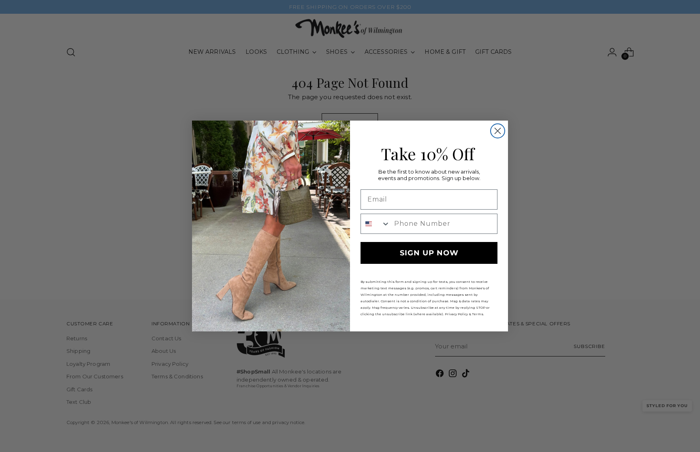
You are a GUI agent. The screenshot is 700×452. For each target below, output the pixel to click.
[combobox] (375, 223)
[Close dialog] (498, 131)
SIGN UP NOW (429, 252)
